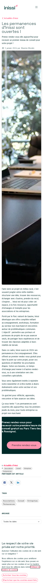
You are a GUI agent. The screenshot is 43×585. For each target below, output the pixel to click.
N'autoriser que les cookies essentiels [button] (20, 580)
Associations (9, 468)
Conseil (18, 468)
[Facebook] (5, 482)
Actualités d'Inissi (11, 18)
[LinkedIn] (18, 482)
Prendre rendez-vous (24, 445)
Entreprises (27, 468)
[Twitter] (11, 482)
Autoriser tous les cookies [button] (14, 575)
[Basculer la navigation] (36, 7)
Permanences (7, 471)
